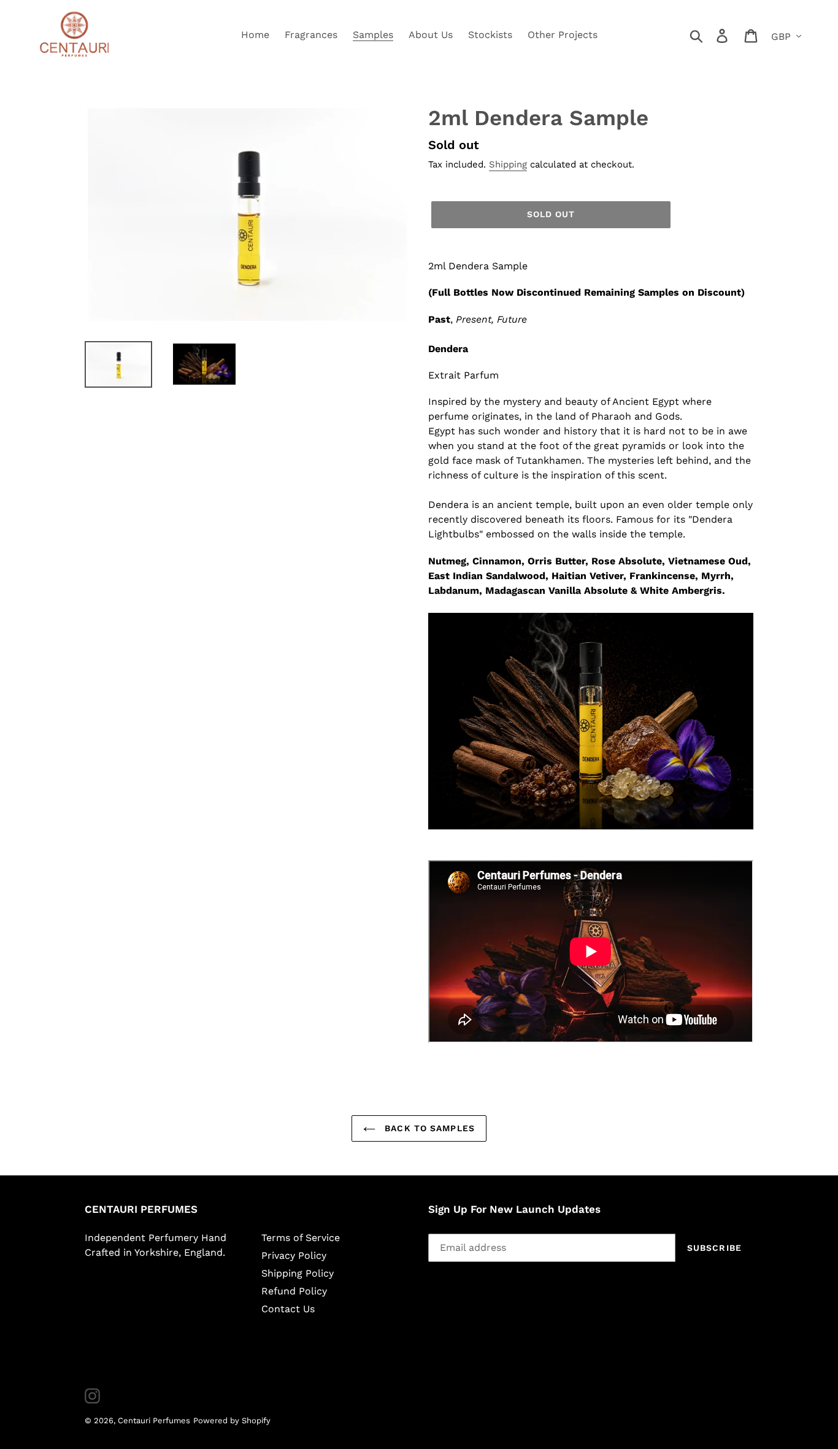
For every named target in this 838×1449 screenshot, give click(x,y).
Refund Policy (294, 1291)
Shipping (508, 164)
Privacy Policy (293, 1255)
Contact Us (288, 1309)
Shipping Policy (297, 1273)
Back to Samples (428, 1128)
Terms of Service (300, 1237)
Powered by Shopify (232, 1420)
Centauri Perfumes (154, 1420)
